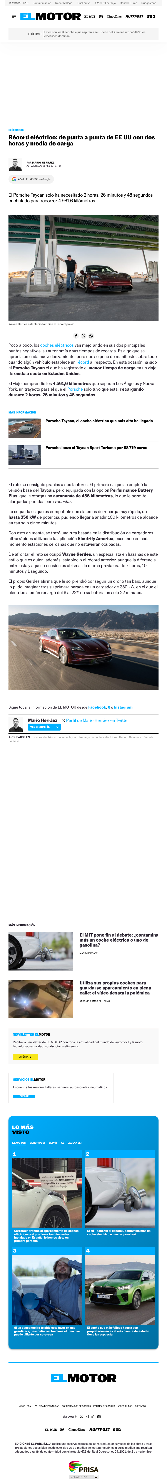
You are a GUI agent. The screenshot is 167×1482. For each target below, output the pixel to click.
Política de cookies (104, 1406)
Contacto (140, 1406)
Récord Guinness (130, 737)
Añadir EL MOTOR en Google (34, 179)
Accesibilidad (124, 1406)
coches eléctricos (57, 345)
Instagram (123, 707)
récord (83, 362)
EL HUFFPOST (37, 1142)
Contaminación (42, 3)
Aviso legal (25, 1406)
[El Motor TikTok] (92, 1417)
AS (62, 1142)
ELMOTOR (19, 1142)
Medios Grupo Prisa (83, 1477)
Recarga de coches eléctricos (98, 737)
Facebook (97, 707)
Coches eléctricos (44, 737)
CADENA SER (75, 1142)
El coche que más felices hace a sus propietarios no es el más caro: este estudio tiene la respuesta (118, 1331)
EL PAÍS (53, 1142)
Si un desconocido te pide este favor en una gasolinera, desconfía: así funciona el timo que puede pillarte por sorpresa (47, 1331)
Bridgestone (149, 3)
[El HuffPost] (134, 16)
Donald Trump (129, 3)
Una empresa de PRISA (83, 1466)
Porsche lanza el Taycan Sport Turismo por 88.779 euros (96, 448)
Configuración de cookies (76, 1406)
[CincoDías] (114, 16)
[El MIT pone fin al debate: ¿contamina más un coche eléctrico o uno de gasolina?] (40, 951)
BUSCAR (24, 1096)
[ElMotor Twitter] (81, 1417)
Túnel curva (83, 3)
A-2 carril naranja (105, 3)
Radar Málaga (64, 3)
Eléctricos (16, 130)
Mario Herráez (43, 162)
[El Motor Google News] (99, 1417)
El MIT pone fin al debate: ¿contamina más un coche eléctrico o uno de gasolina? (119, 940)
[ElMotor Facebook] (76, 1417)
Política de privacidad (47, 1406)
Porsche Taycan (67, 737)
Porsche (75, 389)
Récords (148, 737)
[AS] (101, 16)
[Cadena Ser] (151, 16)
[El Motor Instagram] (87, 1417)
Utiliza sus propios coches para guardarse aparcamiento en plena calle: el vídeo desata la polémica (115, 988)
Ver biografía (40, 727)
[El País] (89, 16)
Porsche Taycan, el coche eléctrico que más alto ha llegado (99, 421)
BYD (26, 3)
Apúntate (25, 1056)
